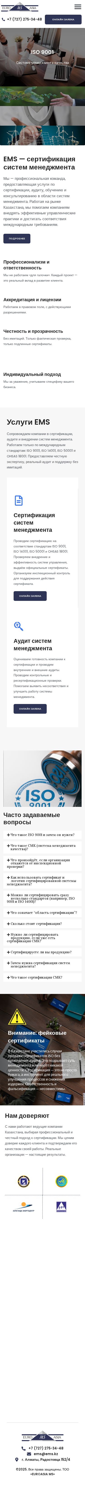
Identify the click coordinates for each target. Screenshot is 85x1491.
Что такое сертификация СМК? (36, 977)
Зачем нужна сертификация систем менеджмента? (40, 964)
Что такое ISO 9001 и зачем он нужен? (43, 835)
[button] (78, 6)
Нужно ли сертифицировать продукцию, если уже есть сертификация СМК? (32, 937)
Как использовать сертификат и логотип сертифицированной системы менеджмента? (41, 880)
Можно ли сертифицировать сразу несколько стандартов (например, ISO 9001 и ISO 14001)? (41, 898)
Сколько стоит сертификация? (36, 923)
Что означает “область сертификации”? (44, 912)
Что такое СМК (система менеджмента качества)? (43, 847)
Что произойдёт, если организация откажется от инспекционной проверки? (38, 863)
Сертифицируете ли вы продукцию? (41, 952)
